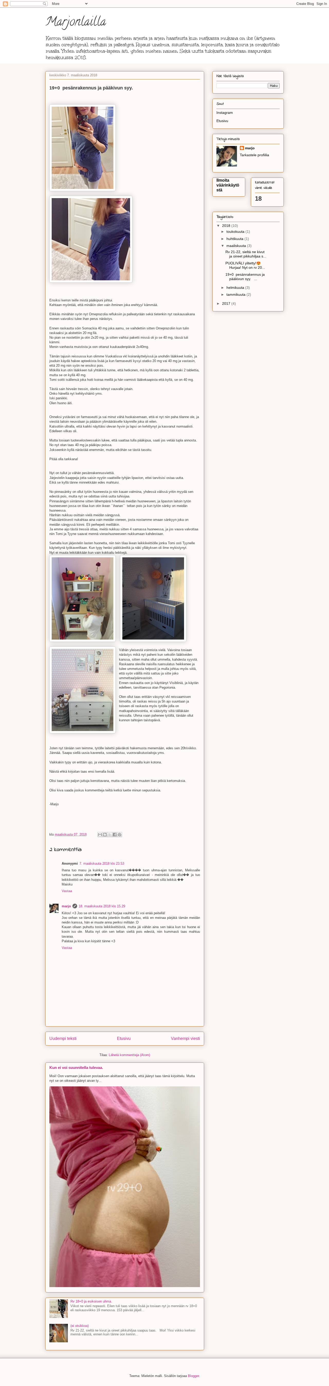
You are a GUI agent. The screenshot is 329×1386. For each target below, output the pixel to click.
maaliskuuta (236, 246)
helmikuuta (235, 287)
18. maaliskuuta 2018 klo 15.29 (102, 906)
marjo (66, 906)
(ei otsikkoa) (79, 1326)
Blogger (193, 1376)
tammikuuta (236, 294)
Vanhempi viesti (185, 1038)
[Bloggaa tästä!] (104, 834)
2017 (226, 303)
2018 (226, 226)
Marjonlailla (75, 22)
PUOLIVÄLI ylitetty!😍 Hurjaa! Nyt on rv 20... (245, 265)
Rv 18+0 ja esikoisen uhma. (91, 1301)
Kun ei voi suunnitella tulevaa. (76, 1067)
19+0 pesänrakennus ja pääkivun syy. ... (245, 276)
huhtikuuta (235, 239)
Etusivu (124, 1038)
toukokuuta (235, 231)
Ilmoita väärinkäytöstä (227, 185)
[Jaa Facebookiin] (114, 834)
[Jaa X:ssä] (109, 834)
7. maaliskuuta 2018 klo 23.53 (101, 863)
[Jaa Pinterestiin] (119, 834)
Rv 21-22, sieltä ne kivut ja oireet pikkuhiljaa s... (245, 254)
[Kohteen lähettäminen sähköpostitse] (100, 834)
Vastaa (67, 891)
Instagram (224, 112)
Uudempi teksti (63, 1038)
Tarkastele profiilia (254, 155)
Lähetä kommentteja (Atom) (129, 1055)
